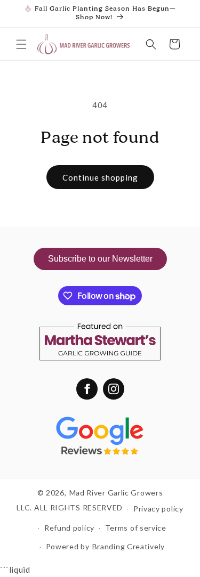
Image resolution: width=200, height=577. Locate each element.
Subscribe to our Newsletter (100, 258)
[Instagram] (113, 389)
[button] (21, 44)
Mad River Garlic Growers (116, 492)
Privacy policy (158, 508)
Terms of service (135, 527)
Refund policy (69, 527)
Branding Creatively (128, 546)
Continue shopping (100, 177)
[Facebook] (87, 389)
